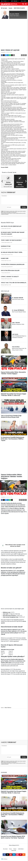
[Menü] (25, 4)
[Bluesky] (6, 55)
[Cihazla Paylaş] (12, 55)
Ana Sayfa (5, 8)
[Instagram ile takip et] (17, 854)
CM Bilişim (5, 859)
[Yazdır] (14, 55)
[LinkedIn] (8, 55)
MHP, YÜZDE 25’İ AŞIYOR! (19, 8)
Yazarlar (10, 8)
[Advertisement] (14, 33)
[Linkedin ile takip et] (14, 854)
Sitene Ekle (13, 850)
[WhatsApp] (10, 55)
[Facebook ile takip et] (4, 854)
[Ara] (23, 4)
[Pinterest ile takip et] (20, 854)
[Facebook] (2, 55)
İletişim (14, 849)
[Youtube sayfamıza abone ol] (10, 854)
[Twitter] (4, 55)
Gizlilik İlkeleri (21, 849)
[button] (22, 55)
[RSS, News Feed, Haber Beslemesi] (23, 854)
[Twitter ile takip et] (7, 854)
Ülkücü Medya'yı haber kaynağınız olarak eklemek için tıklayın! (15, 545)
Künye (10, 849)
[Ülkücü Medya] (9, 4)
